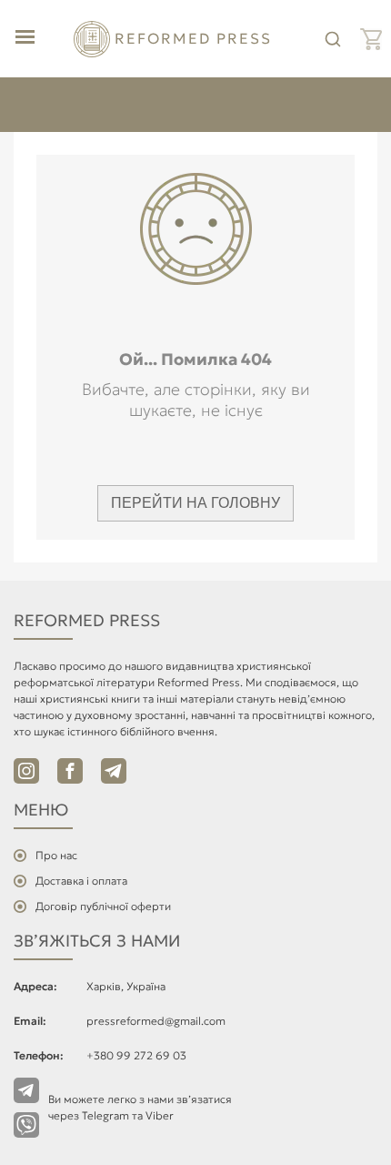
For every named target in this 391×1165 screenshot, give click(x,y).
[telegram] (113, 771)
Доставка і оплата (81, 880)
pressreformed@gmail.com (156, 1021)
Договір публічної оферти (103, 906)
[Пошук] (333, 39)
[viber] (26, 1125)
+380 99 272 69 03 (136, 1055)
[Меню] (25, 38)
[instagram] (26, 771)
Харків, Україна (125, 986)
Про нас (56, 855)
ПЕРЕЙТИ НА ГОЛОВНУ (195, 503)
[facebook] (70, 771)
